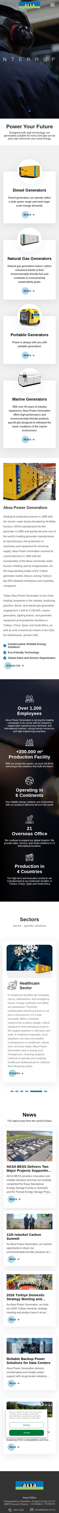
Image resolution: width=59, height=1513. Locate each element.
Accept (27, 1433)
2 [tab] (17, 1091)
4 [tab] (26, 1091)
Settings (26, 1425)
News (29, 1115)
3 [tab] (21, 1091)
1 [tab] (29, 111)
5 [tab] (36, 1091)
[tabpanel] (29, 59)
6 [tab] (45, 1091)
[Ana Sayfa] (29, 1485)
